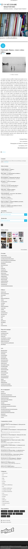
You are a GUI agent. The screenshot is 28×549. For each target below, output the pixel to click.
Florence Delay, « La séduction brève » (17, 450)
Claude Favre (3, 269)
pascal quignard (4, 513)
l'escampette (16, 511)
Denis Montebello (4, 271)
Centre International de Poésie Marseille (8, 396)
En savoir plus (8, 548)
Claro (2, 266)
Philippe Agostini (4, 382)
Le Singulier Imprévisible (6, 489)
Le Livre (2, 417)
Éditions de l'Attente (4, 306)
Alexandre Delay (4, 350)
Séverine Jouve (4, 434)
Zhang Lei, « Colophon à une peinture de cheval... (11, 205)
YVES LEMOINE (4, 429)
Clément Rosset (4, 284)
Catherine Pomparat (5, 274)
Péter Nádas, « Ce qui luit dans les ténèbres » (10, 173)
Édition (3, 483)
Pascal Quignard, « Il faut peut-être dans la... (10, 177)
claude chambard (19, 513)
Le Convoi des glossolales (5, 410)
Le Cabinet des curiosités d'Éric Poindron (8, 406)
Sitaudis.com (3, 393)
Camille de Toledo (4, 277)
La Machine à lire (4, 415)
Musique (4, 496)
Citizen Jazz (3, 336)
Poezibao (2, 391)
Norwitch (2, 402)
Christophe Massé (4, 361)
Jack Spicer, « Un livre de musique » (8, 181)
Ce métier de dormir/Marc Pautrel (7, 258)
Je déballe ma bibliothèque (7, 488)
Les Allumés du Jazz (4, 333)
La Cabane (3, 303)
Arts (3, 474)
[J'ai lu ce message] (26, 545)
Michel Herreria (4, 351)
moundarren (10, 511)
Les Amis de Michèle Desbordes (7, 285)
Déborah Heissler (4, 282)
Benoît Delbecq (4, 331)
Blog (3, 478)
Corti (2, 323)
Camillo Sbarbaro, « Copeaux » (7, 169)
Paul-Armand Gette (4, 369)
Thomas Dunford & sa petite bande (7, 342)
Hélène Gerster (4, 363)
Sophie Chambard (5, 501)
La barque (3, 315)
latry (2, 454)
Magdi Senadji (3, 356)
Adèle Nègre (3, 380)
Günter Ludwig (3, 371)
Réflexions (4, 499)
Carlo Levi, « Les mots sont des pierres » (9, 185)
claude (2, 462)
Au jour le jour (4, 476)
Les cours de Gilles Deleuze (6, 261)
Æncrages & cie (4, 314)
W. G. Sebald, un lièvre (10, 462)
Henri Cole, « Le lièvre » (6, 197)
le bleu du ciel (3, 291)
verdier (8, 516)
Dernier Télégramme (5, 293)
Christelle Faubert (4, 366)
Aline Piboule (3, 344)
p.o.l (14, 513)
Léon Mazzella (4, 445)
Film (3, 486)
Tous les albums (24, 249)
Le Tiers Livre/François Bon (6, 257)
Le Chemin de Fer (4, 312)
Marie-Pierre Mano (4, 359)
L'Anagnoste (3, 414)
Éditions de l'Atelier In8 (5, 298)
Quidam (2, 309)
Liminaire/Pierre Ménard (5, 404)
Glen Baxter (3, 353)
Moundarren (3, 320)
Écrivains (4, 481)
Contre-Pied (3, 307)
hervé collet (22, 511)
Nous (2, 317)
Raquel (2, 379)
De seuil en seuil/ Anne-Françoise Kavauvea (9, 409)
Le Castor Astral (4, 301)
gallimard (10, 513)
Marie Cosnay (3, 273)
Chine (3, 479)
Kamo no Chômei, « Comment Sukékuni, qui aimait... (12, 201)
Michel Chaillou (4, 255)
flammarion (3, 516)
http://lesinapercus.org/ (22, 147)
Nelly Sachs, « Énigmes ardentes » (8, 189)
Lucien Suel (3, 268)
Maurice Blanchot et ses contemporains (8, 260)
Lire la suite (6, 161)
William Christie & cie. (5, 341)
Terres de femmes (4, 401)
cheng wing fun (4, 511)
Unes (2, 319)
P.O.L (2, 296)
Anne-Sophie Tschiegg (5, 364)
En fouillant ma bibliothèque (7, 484)
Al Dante (2, 304)
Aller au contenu (4, 1)
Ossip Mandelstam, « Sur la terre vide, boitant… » (11, 193)
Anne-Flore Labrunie (5, 375)
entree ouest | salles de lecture (6, 399)
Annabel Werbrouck (4, 377)
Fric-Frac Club (3, 407)
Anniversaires (5, 473)
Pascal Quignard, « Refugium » (15, 458)
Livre (3, 493)
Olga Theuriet (3, 374)
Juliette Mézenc (4, 276)
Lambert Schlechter (4, 281)
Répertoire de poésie (5, 398)
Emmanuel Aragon (4, 372)
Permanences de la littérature (6, 394)
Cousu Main (3, 311)
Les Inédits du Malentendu (7, 491)
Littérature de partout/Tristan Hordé (7, 412)
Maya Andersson (4, 358)
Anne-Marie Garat (4, 265)
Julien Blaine (3, 263)
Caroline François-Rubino (5, 383)
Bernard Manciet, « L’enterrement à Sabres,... (14, 454)
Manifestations (5, 494)
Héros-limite (3, 295)
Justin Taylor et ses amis (5, 339)
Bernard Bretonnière (5, 440)
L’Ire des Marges (4, 325)
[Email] (2, 225)
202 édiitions (3, 322)
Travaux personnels (6, 503)
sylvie (2, 466)
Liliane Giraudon (4, 279)
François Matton (4, 355)
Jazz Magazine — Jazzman (6, 337)
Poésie (3, 498)
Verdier (2, 299)
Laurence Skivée (4, 368)
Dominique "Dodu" (5, 424)
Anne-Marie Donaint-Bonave (6, 385)
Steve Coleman (4, 334)
